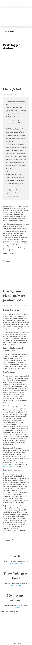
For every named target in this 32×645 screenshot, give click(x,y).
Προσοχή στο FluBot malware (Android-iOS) (14, 295)
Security (24, 305)
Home (6, 31)
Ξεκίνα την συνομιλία (16, 563)
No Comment (16, 94)
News (23, 94)
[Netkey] (14, 16)
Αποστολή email (16, 585)
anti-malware (7, 466)
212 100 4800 (16, 607)
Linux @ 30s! (12, 89)
